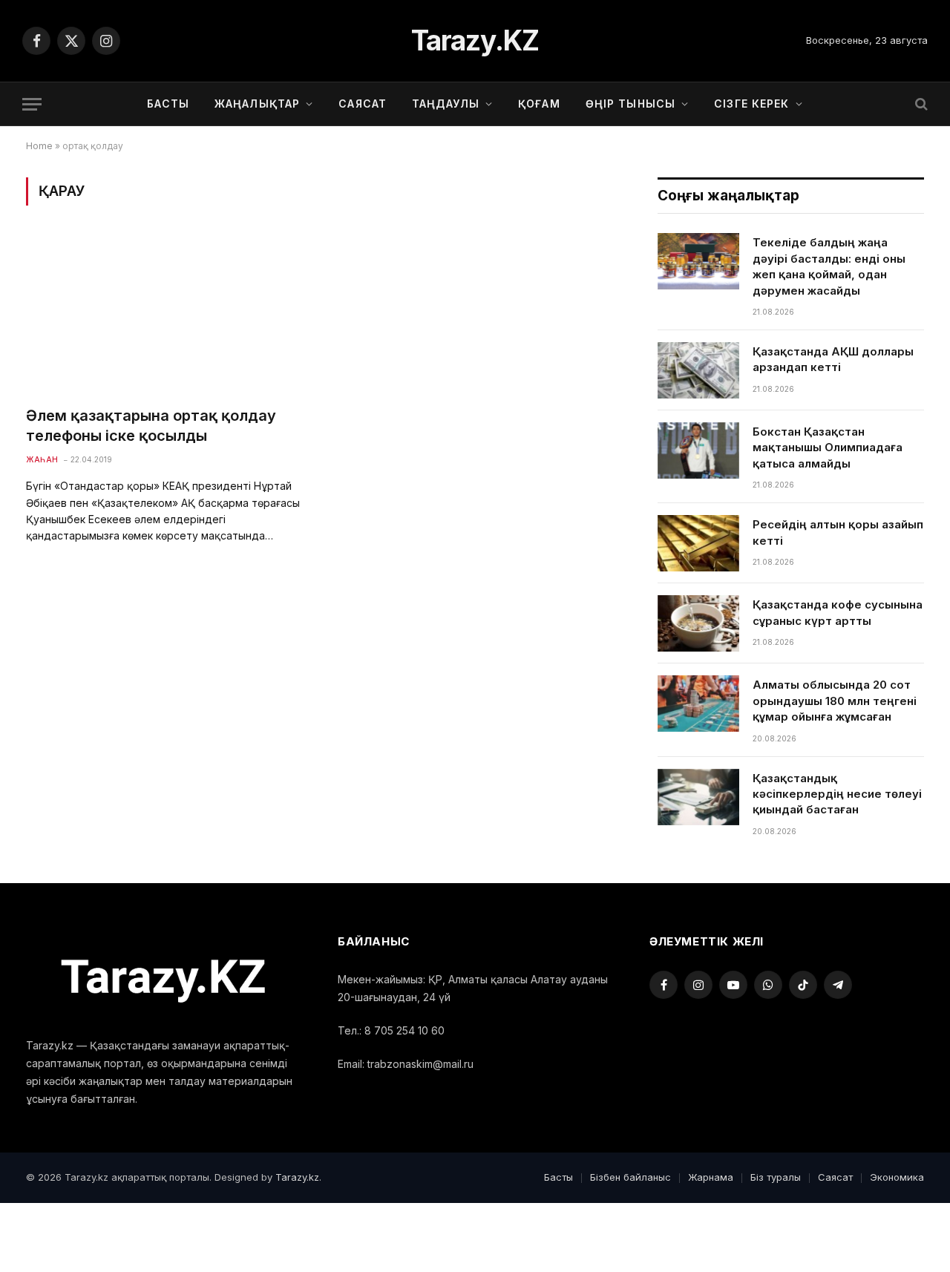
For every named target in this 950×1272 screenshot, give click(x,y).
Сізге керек (751, 103)
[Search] (920, 104)
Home (39, 145)
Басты (168, 103)
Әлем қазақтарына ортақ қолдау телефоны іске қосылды (151, 426)
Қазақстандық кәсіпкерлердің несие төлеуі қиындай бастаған (837, 794)
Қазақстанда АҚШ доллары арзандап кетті (833, 359)
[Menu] (32, 104)
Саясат (362, 103)
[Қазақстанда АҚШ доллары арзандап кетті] (698, 370)
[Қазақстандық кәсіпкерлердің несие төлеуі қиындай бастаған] (698, 797)
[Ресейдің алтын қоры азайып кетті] (698, 543)
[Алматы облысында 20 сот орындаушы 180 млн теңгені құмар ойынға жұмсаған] (698, 703)
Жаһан (42, 459)
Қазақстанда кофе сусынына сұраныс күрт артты (838, 612)
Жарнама (710, 1177)
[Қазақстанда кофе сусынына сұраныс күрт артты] (698, 623)
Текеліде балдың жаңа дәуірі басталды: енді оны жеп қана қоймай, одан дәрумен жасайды (829, 266)
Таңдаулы (445, 103)
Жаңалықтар (257, 103)
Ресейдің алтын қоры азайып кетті (838, 532)
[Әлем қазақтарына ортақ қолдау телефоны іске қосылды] (166, 314)
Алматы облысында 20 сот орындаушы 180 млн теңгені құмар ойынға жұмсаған (835, 701)
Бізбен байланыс (630, 1177)
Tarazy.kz (297, 1177)
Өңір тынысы (630, 103)
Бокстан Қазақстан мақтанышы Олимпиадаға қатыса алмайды (827, 447)
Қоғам (539, 103)
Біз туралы (775, 1177)
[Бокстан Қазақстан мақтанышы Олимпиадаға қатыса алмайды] (698, 450)
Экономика (897, 1177)
